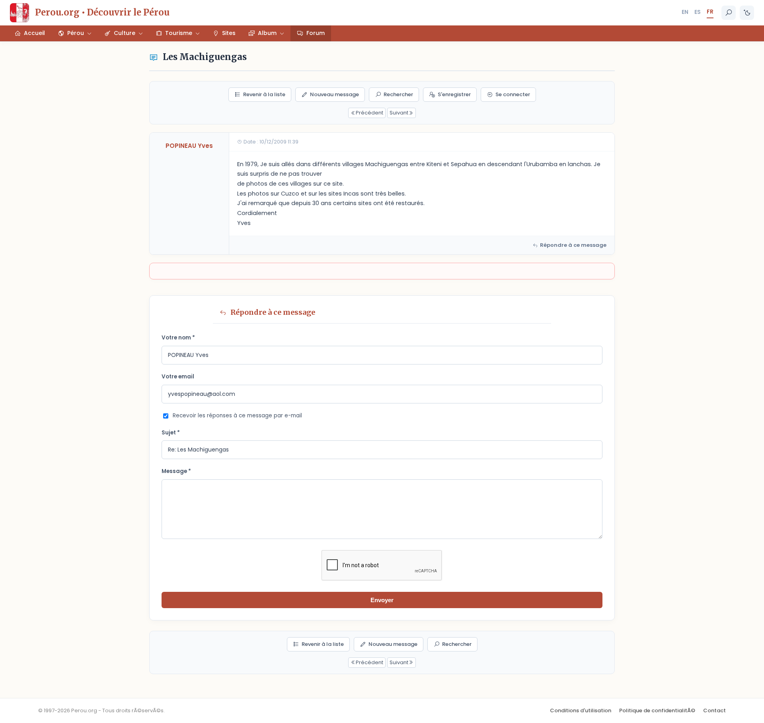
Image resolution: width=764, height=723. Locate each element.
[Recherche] (728, 13)
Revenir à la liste (264, 94)
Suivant (399, 112)
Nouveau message (334, 94)
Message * (176, 471)
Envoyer (382, 600)
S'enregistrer (454, 94)
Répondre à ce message (573, 245)
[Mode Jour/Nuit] (747, 13)
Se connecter (512, 94)
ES (697, 12)
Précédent (369, 112)
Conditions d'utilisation (580, 710)
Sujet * (171, 432)
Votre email (178, 376)
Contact (714, 710)
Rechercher (398, 94)
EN (685, 12)
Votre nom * (178, 337)
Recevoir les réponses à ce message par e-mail (237, 415)
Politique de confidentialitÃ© (657, 710)
